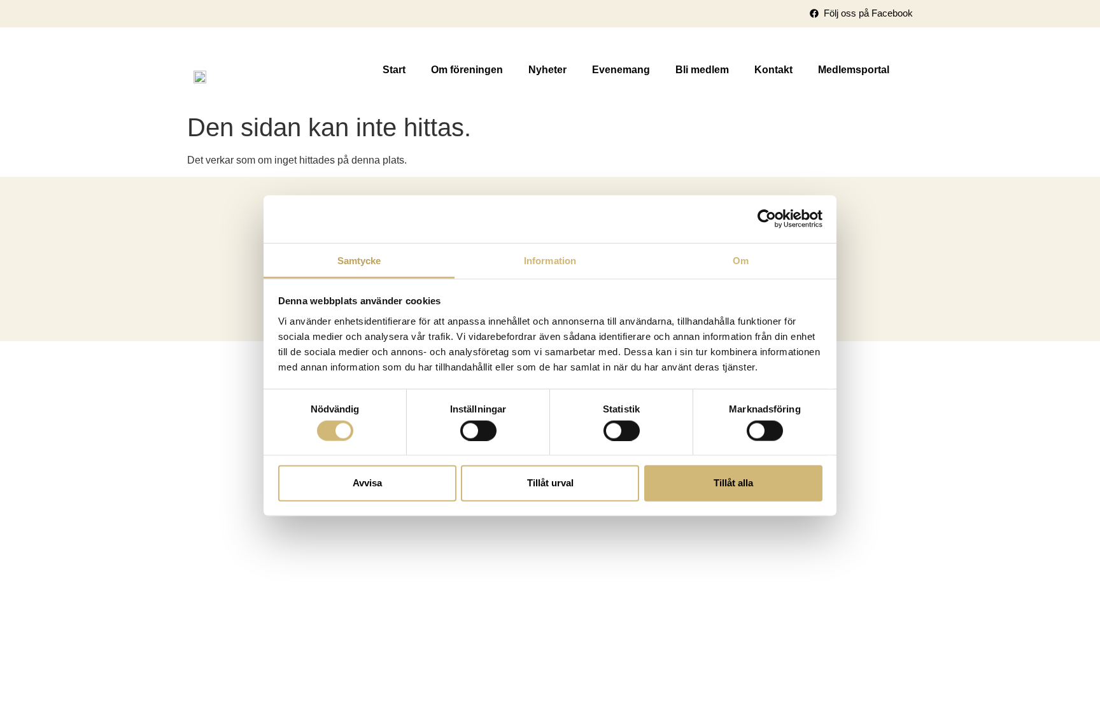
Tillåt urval (550, 482)
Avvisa (367, 482)
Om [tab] (741, 260)
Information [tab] (550, 260)
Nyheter (547, 69)
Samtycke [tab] (359, 260)
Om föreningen (467, 69)
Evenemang (621, 69)
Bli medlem (702, 69)
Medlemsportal (853, 69)
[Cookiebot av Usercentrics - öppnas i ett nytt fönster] (766, 219)
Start (394, 69)
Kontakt (773, 69)
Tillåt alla (733, 482)
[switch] (478, 430)
